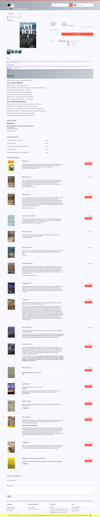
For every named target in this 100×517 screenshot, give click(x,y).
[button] (72, 41)
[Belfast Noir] (14, 388)
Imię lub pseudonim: (12, 480)
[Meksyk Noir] (14, 199)
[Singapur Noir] (14, 288)
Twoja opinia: (10, 485)
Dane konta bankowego (33, 509)
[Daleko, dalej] (14, 406)
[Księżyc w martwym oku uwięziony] (14, 463)
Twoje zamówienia (11, 507)
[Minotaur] (14, 165)
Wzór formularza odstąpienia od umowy (58, 509)
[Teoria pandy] (14, 372)
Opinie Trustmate (75, 510)
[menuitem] (11, 13)
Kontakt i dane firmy (76, 507)
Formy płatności (31, 507)
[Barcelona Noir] (14, 236)
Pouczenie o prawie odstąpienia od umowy (59, 510)
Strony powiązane (75, 509)
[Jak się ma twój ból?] (14, 220)
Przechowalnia (10, 510)
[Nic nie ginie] (14, 421)
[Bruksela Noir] (14, 348)
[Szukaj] (70, 5)
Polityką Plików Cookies (41, 515)
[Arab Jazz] (14, 304)
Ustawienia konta (10, 509)
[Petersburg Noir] (14, 268)
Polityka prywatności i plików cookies (58, 512)
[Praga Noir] (14, 447)
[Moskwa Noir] (14, 181)
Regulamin (52, 507)
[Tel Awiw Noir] (14, 252)
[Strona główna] (17, 6)
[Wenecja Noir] (14, 332)
